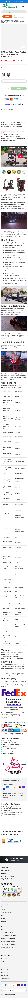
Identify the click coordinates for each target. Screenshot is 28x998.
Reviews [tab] (12, 119)
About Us (3, 909)
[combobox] (14, 11)
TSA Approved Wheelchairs (8, 944)
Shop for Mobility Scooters (8, 935)
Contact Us (4, 918)
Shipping (3, 961)
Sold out (19, 88)
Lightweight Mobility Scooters (11, 20)
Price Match (4, 958)
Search (3, 907)
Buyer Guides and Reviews (8, 950)
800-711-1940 (14, 704)
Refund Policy (5, 972)
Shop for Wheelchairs (7, 932)
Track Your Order (6, 912)
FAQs (2, 915)
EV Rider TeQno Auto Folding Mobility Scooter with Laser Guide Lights (13, 22)
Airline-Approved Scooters (8, 947)
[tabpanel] (14, 449)
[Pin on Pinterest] (12, 109)
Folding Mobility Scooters (8, 941)
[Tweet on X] (6, 109)
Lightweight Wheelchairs (8, 938)
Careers (3, 921)
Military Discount (5, 964)
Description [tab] (4, 119)
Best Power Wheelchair (10, 994)
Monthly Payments (6, 967)
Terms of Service (5, 978)
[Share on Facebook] (9, 109)
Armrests (3, 77)
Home (2, 20)
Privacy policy (5, 975)
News (2, 929)
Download (14, 142)
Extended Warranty (6, 970)
